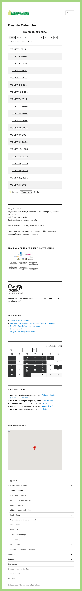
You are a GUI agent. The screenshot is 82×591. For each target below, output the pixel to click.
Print (37, 192)
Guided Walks (15, 525)
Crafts (45, 409)
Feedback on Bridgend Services (22, 549)
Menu (69, 13)
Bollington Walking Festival (20, 500)
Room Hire (14, 530)
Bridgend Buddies (17, 505)
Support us (12, 481)
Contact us (12, 564)
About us (11, 554)
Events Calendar (16, 490)
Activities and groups (18, 495)
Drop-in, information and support (23, 520)
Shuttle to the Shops (18, 535)
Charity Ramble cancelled (20, 320)
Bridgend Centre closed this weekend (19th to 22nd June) (33, 323)
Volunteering (15, 539)
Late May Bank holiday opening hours (25, 326)
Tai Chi (44, 403)
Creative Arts (48, 401)
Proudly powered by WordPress (30, 585)
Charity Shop (15, 515)
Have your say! (16, 329)
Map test (11, 579)
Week (19, 37)
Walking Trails (15, 544)
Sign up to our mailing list (18, 569)
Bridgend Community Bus (20, 510)
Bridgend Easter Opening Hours (22, 332)
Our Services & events (17, 486)
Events (11, 559)
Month (12, 37)
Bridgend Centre (13, 585)
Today (23, 42)
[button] (34, 448)
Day (25, 37)
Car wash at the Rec (50, 406)
